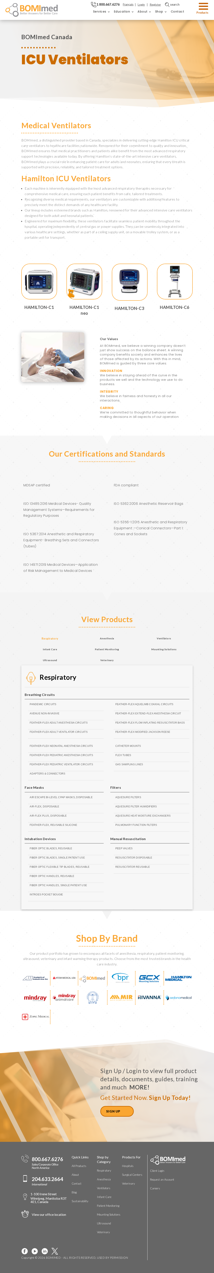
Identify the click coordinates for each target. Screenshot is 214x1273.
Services (99, 11)
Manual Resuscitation (128, 839)
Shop (159, 11)
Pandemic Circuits (43, 704)
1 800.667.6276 (108, 4)
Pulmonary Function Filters (136, 825)
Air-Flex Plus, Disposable (48, 815)
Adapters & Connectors (47, 773)
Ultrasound (104, 1223)
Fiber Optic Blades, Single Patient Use (57, 857)
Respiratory (58, 677)
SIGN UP (113, 1111)
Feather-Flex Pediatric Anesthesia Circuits (61, 755)
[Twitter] (56, 1251)
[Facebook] (26, 1251)
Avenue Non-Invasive (44, 713)
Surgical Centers (132, 1174)
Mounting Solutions (108, 1214)
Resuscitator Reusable (132, 866)
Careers (155, 1188)
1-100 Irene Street (49, 1197)
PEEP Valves (124, 848)
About (143, 11)
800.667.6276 (47, 1159)
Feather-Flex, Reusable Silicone (53, 825)
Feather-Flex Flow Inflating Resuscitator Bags (150, 722)
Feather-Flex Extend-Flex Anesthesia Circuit (148, 713)
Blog (74, 1192)
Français (128, 4)
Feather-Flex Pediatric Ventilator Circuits (61, 764)
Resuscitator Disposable (133, 857)
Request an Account (162, 1179)
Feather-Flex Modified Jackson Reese (142, 731)
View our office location (49, 1214)
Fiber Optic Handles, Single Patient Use (58, 885)
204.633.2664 (47, 1179)
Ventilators (103, 1188)
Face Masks (34, 787)
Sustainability (80, 1201)
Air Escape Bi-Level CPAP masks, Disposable (61, 797)
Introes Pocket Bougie (46, 894)
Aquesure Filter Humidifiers (136, 806)
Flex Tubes (123, 755)
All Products (79, 1166)
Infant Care (104, 1197)
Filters (115, 787)
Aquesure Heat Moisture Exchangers (143, 815)
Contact (177, 11)
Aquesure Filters (128, 797)
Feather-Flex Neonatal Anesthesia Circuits (61, 746)
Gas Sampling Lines (129, 764)
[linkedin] (46, 1251)
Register (155, 4)
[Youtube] (36, 1251)
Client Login (157, 1170)
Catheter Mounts (128, 746)
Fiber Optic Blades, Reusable (51, 848)
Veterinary (103, 1232)
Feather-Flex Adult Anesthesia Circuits (59, 722)
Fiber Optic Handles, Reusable (52, 876)
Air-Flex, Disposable (44, 806)
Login (141, 4)
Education (122, 11)
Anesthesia (104, 1179)
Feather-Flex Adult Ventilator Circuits (59, 731)
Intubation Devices (40, 839)
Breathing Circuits (40, 695)
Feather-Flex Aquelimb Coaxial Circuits (144, 704)
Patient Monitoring (108, 1205)
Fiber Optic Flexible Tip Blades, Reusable (59, 866)
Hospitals (128, 1166)
